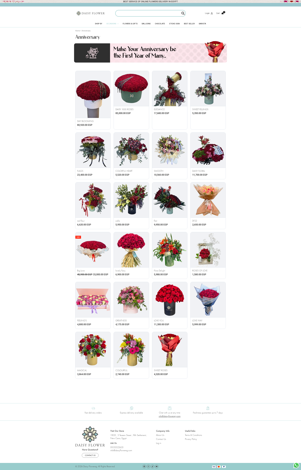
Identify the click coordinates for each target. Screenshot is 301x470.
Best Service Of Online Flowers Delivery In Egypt (150, 1)
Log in (158, 443)
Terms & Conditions (193, 435)
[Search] (183, 13)
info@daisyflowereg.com (121, 450)
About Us (160, 435)
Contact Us (161, 439)
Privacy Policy (191, 439)
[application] (117, 23)
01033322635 (116, 447)
